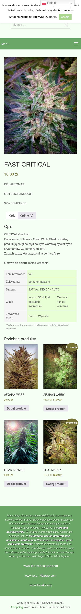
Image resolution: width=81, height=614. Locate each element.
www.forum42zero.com (40, 575)
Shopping (17, 607)
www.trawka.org (40, 585)
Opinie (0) (26, 215)
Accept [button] (65, 17)
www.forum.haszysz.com (40, 565)
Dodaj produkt (16, 408)
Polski (51, 2)
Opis (12, 215)
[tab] (12, 215)
